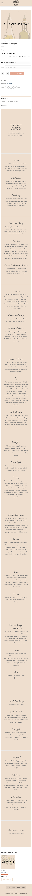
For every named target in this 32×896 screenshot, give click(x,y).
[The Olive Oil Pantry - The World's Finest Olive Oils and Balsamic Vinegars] (16, 3)
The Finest (10, 41)
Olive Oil (3, 872)
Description (5, 98)
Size (2, 67)
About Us (10, 891)
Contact (21, 891)
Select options (7, 879)
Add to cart (17, 73)
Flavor (3, 62)
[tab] (16, 98)
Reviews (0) (4, 105)
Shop (16, 891)
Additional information (9, 102)
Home (3, 41)
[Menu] (2, 3)
